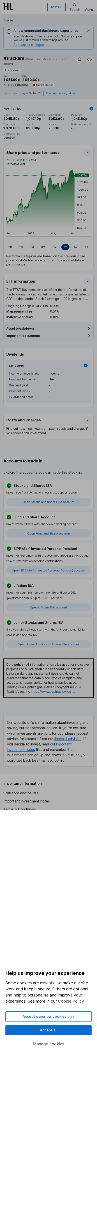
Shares (8, 20)
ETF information (20, 281)
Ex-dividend (12, 70)
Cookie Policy (71, 1001)
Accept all (49, 1030)
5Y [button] (75, 247)
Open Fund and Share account (48, 533)
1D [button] (10, 247)
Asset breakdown (20, 328)
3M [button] (43, 247)
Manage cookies (49, 1044)
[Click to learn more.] (91, 108)
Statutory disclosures (20, 793)
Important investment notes (26, 801)
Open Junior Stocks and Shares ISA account (48, 644)
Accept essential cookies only (48, 1016)
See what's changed (29, 45)
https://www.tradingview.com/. (53, 691)
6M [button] (55, 247)
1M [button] (32, 247)
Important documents (23, 336)
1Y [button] (65, 247)
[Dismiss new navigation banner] (88, 31)
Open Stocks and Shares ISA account (48, 502)
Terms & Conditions (19, 809)
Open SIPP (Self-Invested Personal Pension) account (48, 570)
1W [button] (21, 247)
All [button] (86, 247)
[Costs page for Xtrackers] (49, 426)
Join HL (56, 7)
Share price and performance (33, 152)
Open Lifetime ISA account (48, 607)
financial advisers (67, 738)
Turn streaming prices (60, 93)
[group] (48, 247)
